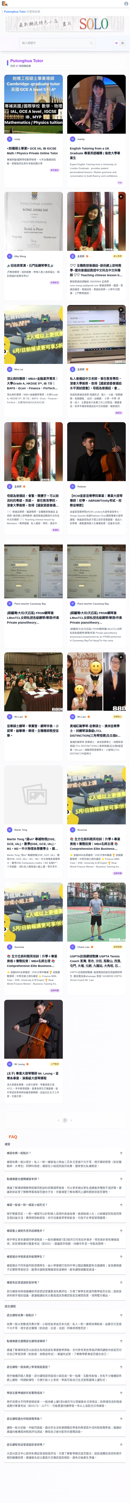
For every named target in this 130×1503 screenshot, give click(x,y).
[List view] (122, 43)
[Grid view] (116, 43)
